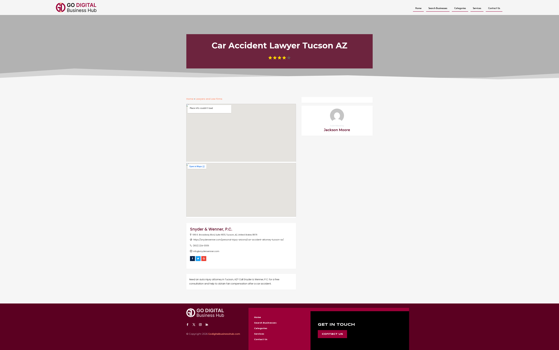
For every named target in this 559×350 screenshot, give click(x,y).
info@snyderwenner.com (206, 251)
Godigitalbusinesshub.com (224, 334)
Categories (460, 8)
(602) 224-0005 (201, 245)
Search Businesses (437, 8)
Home (418, 8)
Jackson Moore (337, 130)
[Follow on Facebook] (187, 324)
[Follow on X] (194, 324)
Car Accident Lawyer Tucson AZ (279, 45)
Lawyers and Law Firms (209, 99)
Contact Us (494, 8)
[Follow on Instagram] (200, 324)
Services (477, 8)
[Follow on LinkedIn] (206, 324)
